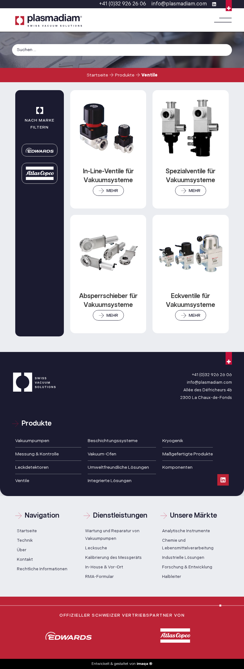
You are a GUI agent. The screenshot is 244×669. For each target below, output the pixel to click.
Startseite (97, 75)
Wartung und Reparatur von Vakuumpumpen (112, 534)
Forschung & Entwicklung (187, 567)
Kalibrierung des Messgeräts (113, 557)
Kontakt (25, 559)
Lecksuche (96, 548)
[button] (223, 20)
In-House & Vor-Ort (104, 567)
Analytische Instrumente (186, 530)
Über (21, 550)
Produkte (124, 75)
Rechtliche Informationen (42, 569)
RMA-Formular (99, 576)
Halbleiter (171, 576)
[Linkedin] (223, 480)
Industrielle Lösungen (183, 557)
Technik (25, 540)
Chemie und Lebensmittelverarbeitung (188, 544)
